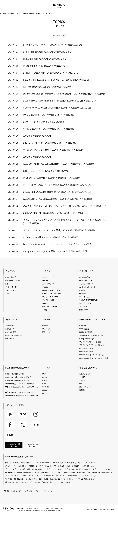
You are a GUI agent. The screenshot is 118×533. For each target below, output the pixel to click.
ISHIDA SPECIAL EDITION (51, 290)
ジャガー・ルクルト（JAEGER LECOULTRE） (19, 466)
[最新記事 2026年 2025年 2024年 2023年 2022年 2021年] (59, 36)
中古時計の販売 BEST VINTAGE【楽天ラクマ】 (20, 392)
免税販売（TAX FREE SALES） (88, 300)
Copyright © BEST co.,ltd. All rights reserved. (100, 509)
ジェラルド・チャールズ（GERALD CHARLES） (41, 479)
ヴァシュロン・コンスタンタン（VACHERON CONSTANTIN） (41, 463)
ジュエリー (46, 287)
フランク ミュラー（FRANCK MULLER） (66, 466)
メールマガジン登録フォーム (14, 445)
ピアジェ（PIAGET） (41, 472)
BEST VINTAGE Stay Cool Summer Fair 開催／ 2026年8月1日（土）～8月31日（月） (60, 100)
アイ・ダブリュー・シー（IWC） (53, 469)
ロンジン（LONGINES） (86, 475)
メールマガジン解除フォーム (32, 445)
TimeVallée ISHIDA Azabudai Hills (91, 335)
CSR (80, 383)
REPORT (45, 390)
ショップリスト (10, 290)
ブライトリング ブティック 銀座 (90, 342)
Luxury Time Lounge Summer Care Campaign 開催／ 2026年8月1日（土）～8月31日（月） (64, 93)
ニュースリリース (85, 387)
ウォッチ (45, 280)
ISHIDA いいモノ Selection (51, 293)
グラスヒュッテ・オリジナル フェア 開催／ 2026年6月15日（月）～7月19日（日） (59, 230)
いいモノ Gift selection (50, 297)
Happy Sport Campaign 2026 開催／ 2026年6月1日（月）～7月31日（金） (56, 251)
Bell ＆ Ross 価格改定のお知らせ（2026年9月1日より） (48, 51)
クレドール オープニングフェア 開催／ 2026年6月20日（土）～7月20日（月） (57, 184)
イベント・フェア (10, 287)
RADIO (44, 383)
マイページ (47, 319)
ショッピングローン (86, 284)
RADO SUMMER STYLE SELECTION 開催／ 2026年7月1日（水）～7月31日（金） (58, 163)
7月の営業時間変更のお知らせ (37, 135)
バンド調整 (83, 306)
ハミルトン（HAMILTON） (42, 482)
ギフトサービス (84, 297)
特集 (6, 284)
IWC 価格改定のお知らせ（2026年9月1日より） (44, 65)
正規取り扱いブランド (12, 277)
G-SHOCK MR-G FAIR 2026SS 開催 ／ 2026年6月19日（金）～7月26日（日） (56, 212)
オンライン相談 (10, 332)
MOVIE (44, 380)
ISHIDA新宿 (83, 325)
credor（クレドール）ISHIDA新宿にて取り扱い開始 (46, 170)
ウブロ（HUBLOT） (71, 469)
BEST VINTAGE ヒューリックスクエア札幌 (93, 358)
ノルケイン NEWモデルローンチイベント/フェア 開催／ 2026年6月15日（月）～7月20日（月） (65, 205)
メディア (46, 367)
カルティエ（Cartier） (12, 463)
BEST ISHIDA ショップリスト (92, 319)
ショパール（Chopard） (43, 466)
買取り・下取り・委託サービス (15, 335)
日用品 (44, 303)
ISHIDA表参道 (84, 329)
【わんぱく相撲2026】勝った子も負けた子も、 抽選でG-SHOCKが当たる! (56, 79)
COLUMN (45, 387)
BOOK (44, 377)
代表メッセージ (84, 374)
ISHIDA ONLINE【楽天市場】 (14, 374)
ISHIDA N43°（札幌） (86, 332)
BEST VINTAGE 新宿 (86, 351)
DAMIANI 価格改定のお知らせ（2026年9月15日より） (47, 86)
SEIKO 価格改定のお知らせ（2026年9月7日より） (45, 58)
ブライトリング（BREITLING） (15, 469)
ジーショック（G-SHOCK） (62, 482)
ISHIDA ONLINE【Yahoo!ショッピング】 (18, 377)
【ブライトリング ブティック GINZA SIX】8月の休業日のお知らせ (52, 44)
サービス (82, 380)
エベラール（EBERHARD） (66, 479)
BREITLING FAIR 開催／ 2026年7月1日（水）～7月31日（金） (49, 142)
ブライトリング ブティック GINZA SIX (92, 345)
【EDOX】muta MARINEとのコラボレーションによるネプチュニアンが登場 (57, 244)
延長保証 (82, 290)
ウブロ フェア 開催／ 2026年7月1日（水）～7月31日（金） (48, 128)
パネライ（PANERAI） (34, 469)
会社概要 (82, 377)
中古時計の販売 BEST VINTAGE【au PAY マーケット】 (21, 388)
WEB (44, 374)
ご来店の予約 (9, 329)
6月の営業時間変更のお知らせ (37, 156)
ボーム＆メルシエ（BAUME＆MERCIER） (18, 482)
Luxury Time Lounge (86, 338)
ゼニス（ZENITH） (85, 469)
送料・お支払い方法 (85, 280)
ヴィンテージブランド (12, 280)
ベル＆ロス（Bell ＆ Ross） (86, 479)
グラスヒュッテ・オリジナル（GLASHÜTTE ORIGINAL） (68, 472)
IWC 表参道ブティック (86, 348)
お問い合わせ (9, 325)
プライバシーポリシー (32, 491)
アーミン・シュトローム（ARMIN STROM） (19, 475)
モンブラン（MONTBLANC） (14, 479)
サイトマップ (47, 491)
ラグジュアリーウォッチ (50, 277)
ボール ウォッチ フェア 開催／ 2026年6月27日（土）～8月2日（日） (53, 149)
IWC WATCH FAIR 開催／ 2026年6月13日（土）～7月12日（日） (50, 237)
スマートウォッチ (48, 284)
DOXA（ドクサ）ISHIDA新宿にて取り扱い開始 (43, 121)
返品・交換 (82, 293)
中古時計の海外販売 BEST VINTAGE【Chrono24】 (21, 395)
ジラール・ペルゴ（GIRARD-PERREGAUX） (19, 472)
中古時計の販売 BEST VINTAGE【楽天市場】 (19, 383)
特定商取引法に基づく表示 (12, 491)
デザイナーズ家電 (48, 300)
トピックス (9, 293)
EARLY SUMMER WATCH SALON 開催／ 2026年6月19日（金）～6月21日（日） (57, 198)
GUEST (44, 393)
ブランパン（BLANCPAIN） (86, 463)
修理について (83, 310)
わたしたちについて (88, 367)
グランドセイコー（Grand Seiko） (99, 472)
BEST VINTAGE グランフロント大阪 (91, 355)
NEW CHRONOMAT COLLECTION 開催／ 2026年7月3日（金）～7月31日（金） (57, 107)
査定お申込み (9, 338)
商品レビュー (46, 332)
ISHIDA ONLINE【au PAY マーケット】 (17, 380)
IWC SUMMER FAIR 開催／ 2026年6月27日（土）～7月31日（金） (51, 177)
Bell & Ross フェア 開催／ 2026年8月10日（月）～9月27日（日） (51, 72)
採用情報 (82, 390)
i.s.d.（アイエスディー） (50, 306)
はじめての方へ (84, 277)
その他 (44, 310)
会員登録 (45, 325)
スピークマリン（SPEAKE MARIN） (46, 475)
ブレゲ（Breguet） (69, 463)
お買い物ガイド (86, 271)
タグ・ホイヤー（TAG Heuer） (102, 469)
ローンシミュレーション (87, 287)
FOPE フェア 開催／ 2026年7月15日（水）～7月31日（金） (48, 114)
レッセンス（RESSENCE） (68, 475)
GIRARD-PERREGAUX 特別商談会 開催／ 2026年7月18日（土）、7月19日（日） (57, 191)
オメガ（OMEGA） (87, 466)
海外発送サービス (85, 303)
